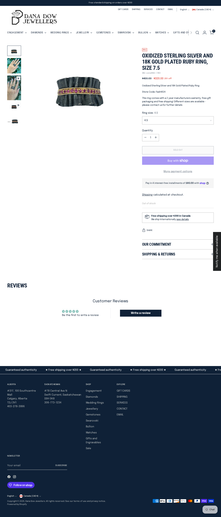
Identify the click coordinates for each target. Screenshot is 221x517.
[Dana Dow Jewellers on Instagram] (15, 477)
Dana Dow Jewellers (35, 501)
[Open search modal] (197, 32)
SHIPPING (122, 397)
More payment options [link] (178, 171)
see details (182, 219)
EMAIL (120, 414)
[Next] (191, 33)
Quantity (147, 130)
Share (149, 230)
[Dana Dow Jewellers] (33, 18)
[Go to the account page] (204, 32)
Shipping (147, 194)
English (183, 10)
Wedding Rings (95, 402)
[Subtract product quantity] (145, 137)
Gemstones (93, 414)
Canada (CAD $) (203, 10)
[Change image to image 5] (14, 121)
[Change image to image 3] (14, 87)
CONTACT (122, 408)
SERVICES (122, 402)
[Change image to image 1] (14, 51)
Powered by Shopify (17, 504)
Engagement (94, 391)
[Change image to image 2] (14, 65)
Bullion (90, 426)
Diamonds (92, 397)
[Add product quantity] (156, 137)
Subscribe (61, 465)
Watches (91, 432)
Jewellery (92, 408)
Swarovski (92, 420)
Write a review (141, 313)
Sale (88, 448)
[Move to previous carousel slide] (203, 347)
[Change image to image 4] (14, 106)
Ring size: (150, 113)
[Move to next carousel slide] (211, 347)
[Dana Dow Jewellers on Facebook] (9, 477)
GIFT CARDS (123, 391)
